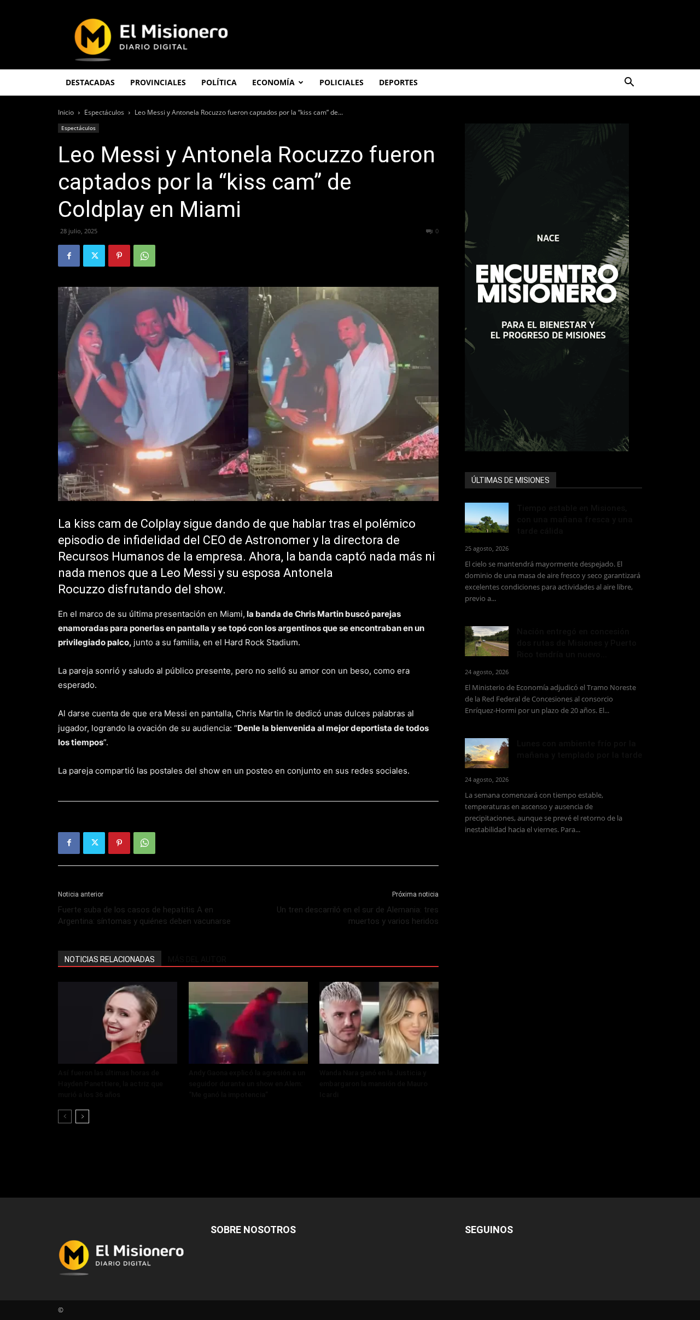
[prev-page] (65, 1116)
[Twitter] (94, 256)
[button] (629, 83)
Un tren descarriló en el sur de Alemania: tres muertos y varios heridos (358, 915)
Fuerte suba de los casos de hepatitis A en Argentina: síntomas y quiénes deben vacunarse (144, 915)
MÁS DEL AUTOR (197, 959)
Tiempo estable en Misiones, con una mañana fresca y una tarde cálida (575, 519)
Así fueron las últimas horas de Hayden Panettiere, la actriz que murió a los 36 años (110, 1084)
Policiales (341, 82)
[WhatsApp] (144, 256)
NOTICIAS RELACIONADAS (110, 959)
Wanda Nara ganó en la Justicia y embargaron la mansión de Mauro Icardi (373, 1084)
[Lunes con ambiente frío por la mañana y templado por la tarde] (487, 753)
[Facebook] (69, 256)
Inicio (66, 112)
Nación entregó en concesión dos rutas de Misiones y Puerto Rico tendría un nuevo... (577, 643)
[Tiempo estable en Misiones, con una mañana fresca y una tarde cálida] (487, 518)
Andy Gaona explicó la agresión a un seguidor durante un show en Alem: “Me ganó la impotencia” (247, 1084)
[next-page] (82, 1116)
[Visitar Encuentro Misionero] (553, 287)
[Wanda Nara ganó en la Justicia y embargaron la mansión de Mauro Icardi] (379, 1023)
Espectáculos (104, 112)
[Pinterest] (119, 256)
